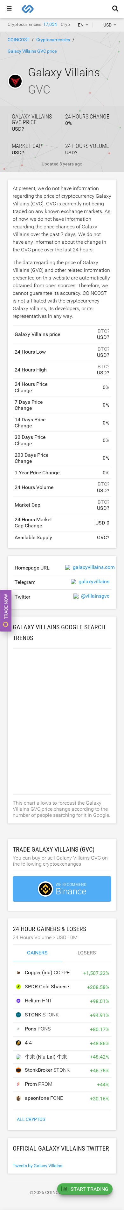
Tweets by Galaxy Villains (37, 1165)
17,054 (50, 24)
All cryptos (31, 1119)
